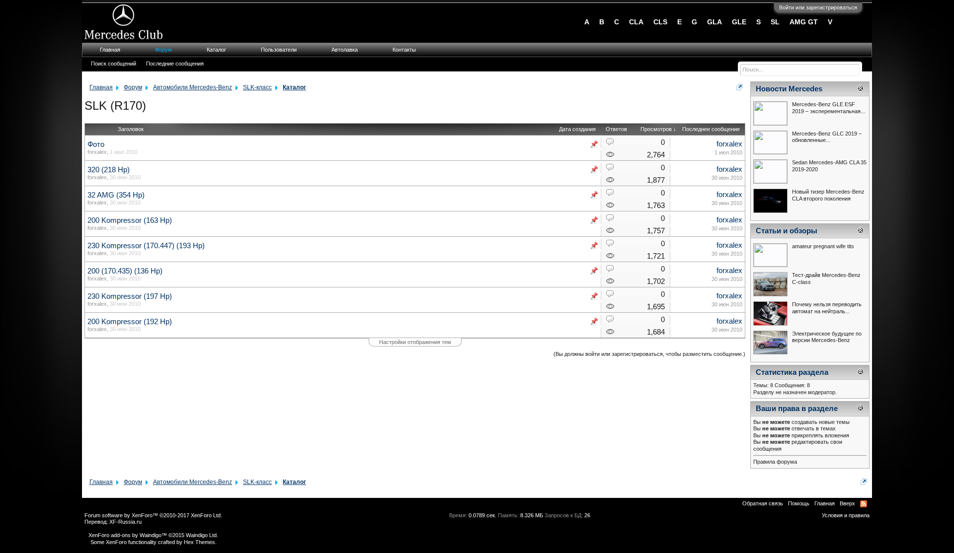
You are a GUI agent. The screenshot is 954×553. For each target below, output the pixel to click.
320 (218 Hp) (108, 170)
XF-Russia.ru (125, 522)
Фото (95, 144)
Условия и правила (846, 515)
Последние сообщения (175, 64)
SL (775, 22)
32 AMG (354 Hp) (116, 195)
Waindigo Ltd (201, 535)
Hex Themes (199, 542)
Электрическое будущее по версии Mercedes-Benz (827, 337)
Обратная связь (762, 503)
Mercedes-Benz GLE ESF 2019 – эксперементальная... (828, 107)
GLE (739, 22)
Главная (110, 50)
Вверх (847, 503)
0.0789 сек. (482, 515)
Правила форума (775, 462)
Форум (163, 50)
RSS (863, 503)
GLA (714, 22)
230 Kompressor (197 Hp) (129, 296)
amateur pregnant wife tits (823, 246)
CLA (636, 22)
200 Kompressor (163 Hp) (129, 220)
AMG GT (804, 22)
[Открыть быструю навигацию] (739, 87)
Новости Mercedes (789, 89)
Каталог (216, 50)
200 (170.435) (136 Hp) (124, 271)
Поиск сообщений (113, 64)
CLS (660, 22)
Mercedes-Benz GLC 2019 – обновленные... (827, 137)
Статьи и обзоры (786, 231)
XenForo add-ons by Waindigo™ (127, 535)
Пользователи (279, 50)
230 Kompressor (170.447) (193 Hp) (146, 246)
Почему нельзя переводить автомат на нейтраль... (827, 307)
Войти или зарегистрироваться (818, 7)
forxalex (97, 152)
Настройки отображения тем (415, 342)
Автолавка (344, 50)
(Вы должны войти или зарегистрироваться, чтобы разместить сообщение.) (649, 354)
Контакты (404, 50)
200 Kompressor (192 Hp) (129, 322)
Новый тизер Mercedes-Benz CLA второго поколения (828, 195)
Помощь (798, 503)
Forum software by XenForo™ (153, 515)
